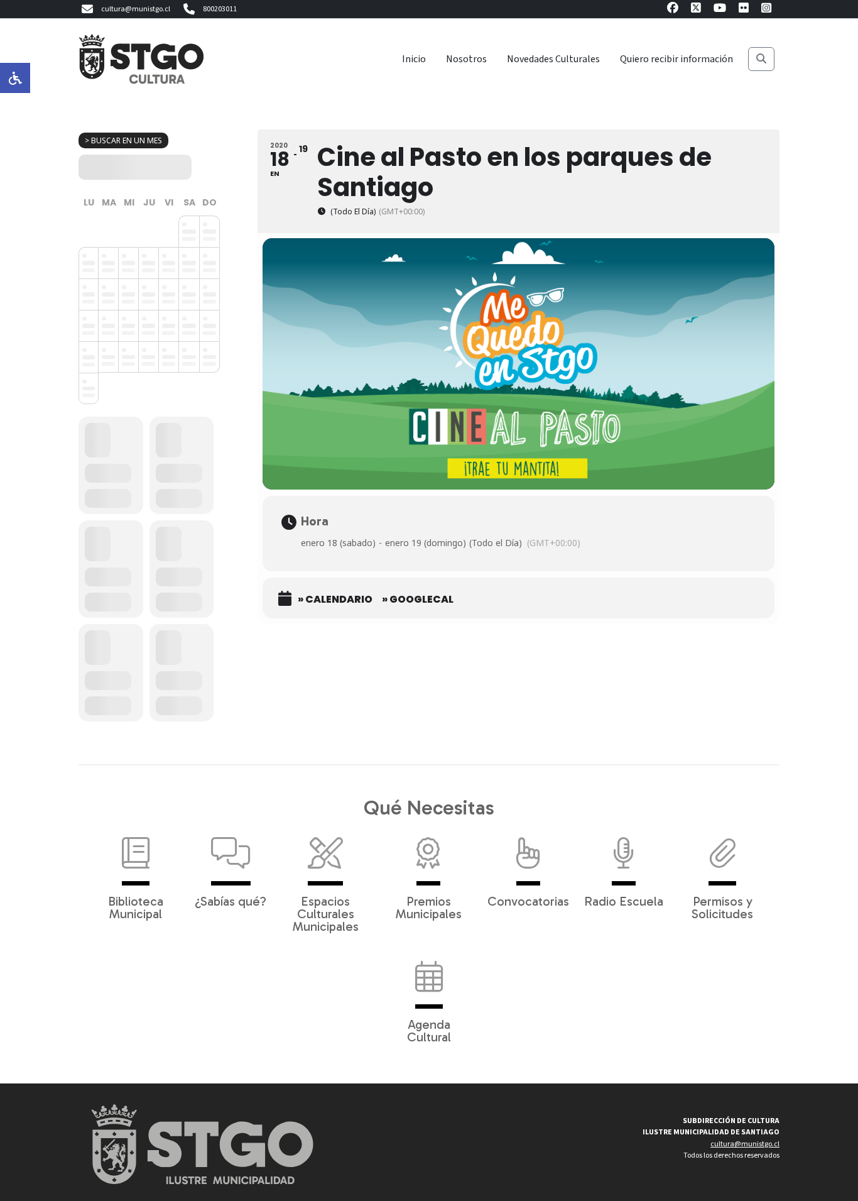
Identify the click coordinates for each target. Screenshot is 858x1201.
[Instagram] (766, 9)
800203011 (220, 9)
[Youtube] (719, 9)
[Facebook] (673, 9)
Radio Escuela (623, 901)
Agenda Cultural (429, 1030)
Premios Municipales (429, 907)
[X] (696, 9)
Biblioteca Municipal (135, 907)
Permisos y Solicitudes (722, 907)
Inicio (414, 59)
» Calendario (335, 599)
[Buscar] (761, 59)
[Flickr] (744, 9)
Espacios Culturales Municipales (326, 913)
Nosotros (466, 59)
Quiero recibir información (676, 59)
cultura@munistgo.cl (135, 9)
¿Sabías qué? (230, 901)
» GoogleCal (417, 599)
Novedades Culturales (553, 59)
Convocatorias (528, 901)
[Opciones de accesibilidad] (15, 78)
